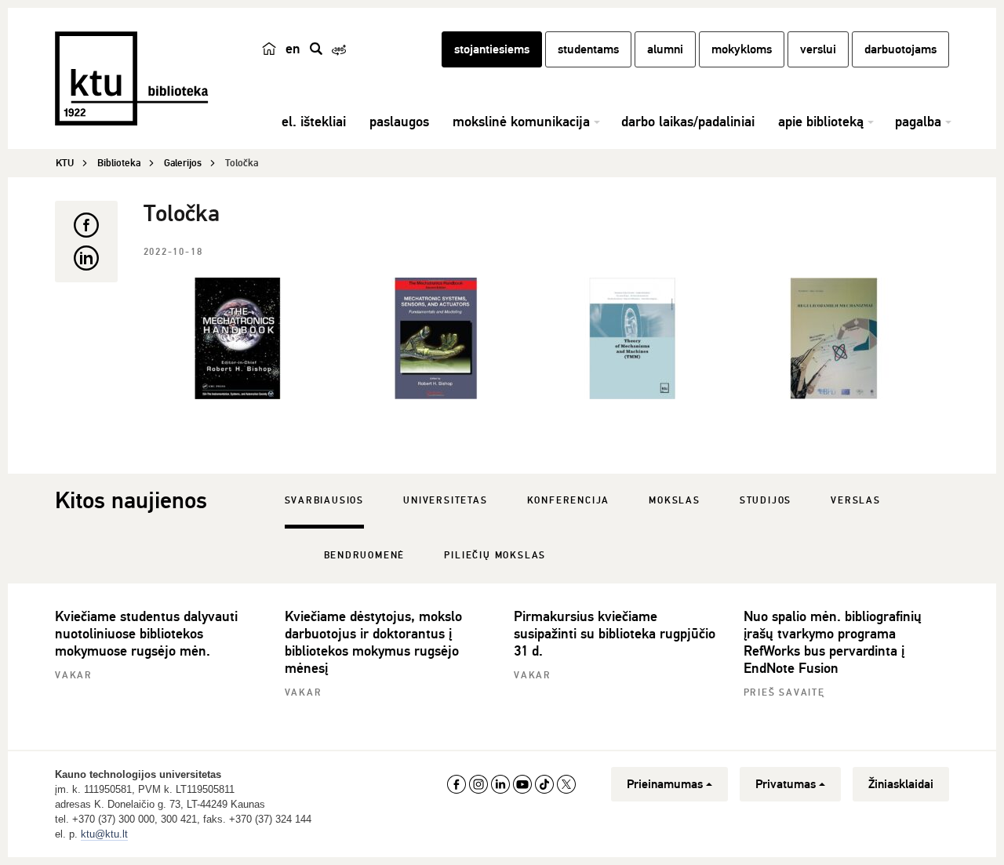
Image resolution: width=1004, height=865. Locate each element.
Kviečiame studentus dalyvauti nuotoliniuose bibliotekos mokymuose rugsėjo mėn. (146, 634)
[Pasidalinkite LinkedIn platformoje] (86, 258)
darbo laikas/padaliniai (688, 121)
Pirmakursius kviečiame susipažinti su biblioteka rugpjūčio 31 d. (614, 634)
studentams (588, 49)
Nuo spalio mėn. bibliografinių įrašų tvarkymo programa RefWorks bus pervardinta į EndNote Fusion (833, 642)
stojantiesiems (491, 49)
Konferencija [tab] (568, 501)
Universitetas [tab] (445, 501)
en (293, 48)
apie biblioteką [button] (821, 121)
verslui (818, 49)
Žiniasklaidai (900, 784)
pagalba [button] (918, 121)
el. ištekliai (314, 121)
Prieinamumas (665, 784)
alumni (665, 49)
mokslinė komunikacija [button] (521, 121)
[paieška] (316, 48)
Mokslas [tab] (674, 501)
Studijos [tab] (765, 501)
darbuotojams (900, 49)
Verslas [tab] (856, 501)
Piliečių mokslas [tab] (495, 556)
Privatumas (785, 784)
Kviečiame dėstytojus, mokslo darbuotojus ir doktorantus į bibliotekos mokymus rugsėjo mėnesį (373, 642)
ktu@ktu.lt (104, 834)
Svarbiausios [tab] (325, 501)
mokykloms (741, 49)
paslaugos (399, 121)
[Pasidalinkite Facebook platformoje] (86, 225)
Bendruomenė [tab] (365, 556)
